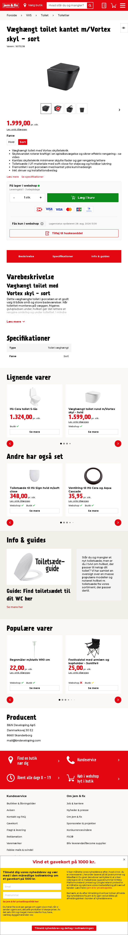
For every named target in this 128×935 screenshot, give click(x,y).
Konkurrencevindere (79, 830)
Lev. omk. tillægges (17, 129)
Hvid (11, 142)
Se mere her (15, 607)
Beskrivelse (26, 256)
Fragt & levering (16, 830)
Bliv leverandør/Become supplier (86, 843)
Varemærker (14, 843)
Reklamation (14, 836)
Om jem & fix (74, 816)
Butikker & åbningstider (21, 803)
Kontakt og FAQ (16, 816)
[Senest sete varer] (124, 28)
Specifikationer (62, 256)
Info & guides (101, 256)
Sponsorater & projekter (81, 823)
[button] (61, 443)
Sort (23, 142)
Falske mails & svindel (20, 849)
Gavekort (12, 823)
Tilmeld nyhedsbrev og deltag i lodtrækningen (64, 928)
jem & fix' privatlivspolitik (99, 888)
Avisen (11, 810)
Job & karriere (75, 803)
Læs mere (13, 176)
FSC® (70, 836)
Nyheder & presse (77, 810)
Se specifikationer (32, 176)
